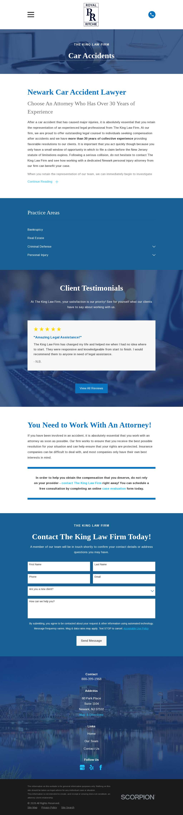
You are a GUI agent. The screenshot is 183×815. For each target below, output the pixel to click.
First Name (35, 564)
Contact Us (91, 748)
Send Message (91, 640)
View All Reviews (91, 388)
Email (98, 576)
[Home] (91, 14)
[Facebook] (100, 767)
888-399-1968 (91, 679)
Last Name (101, 564)
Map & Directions (91, 714)
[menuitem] (92, 229)
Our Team (91, 741)
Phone (32, 576)
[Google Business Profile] (82, 767)
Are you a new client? (41, 589)
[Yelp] (91, 767)
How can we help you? (42, 601)
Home (91, 733)
